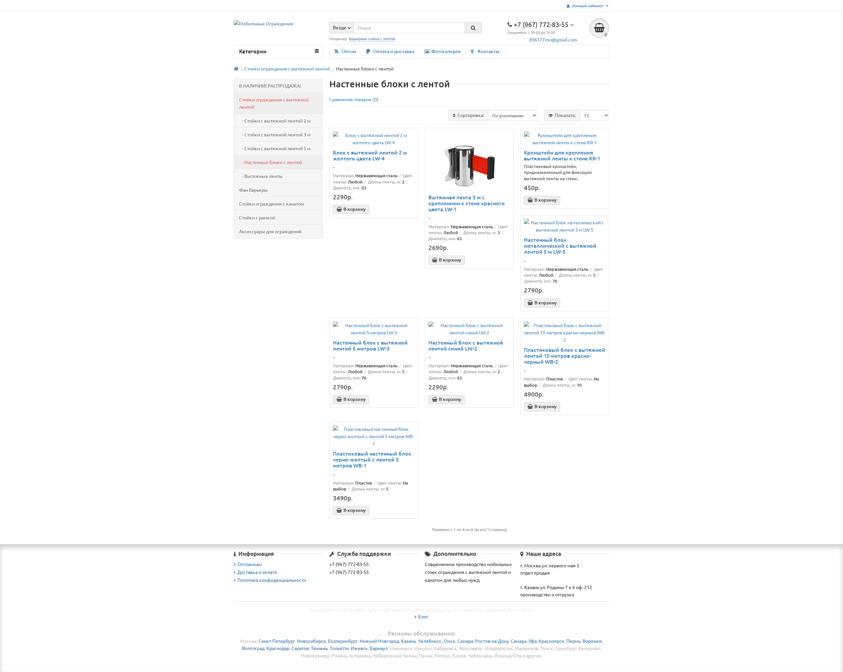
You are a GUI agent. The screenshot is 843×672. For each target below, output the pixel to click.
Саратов (300, 648)
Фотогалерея (446, 51)
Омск (449, 641)
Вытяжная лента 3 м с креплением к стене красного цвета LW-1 (466, 203)
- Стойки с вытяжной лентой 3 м (275, 134)
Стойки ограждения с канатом (271, 204)
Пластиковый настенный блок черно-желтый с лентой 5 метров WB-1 (372, 459)
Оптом (348, 51)
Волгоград (253, 648)
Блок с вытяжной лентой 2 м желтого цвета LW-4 (370, 155)
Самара (465, 641)
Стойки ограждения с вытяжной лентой (274, 103)
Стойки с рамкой (257, 217)
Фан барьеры (253, 190)
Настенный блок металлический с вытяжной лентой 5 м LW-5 (560, 246)
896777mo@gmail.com (553, 39)
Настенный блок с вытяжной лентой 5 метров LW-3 (370, 345)
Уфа (533, 641)
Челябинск (430, 641)
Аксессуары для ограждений (270, 231)
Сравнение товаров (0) (353, 99)
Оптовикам (249, 564)
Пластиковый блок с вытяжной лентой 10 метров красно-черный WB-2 (564, 356)
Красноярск (551, 641)
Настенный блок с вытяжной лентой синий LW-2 (465, 345)
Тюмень (319, 648)
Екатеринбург (343, 641)
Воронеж (592, 641)
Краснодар (277, 648)
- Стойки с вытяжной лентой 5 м (275, 148)
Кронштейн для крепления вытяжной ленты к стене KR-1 (562, 155)
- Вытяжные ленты (261, 176)
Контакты (488, 51)
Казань (408, 641)
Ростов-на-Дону (492, 641)
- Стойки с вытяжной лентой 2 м (275, 121)
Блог (423, 616)
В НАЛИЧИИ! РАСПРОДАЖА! (270, 86)
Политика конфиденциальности (271, 580)
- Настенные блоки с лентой (270, 162)
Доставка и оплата (257, 572)
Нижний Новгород (379, 641)
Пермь (573, 641)
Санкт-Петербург (276, 641)
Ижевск (359, 648)
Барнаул (379, 648)
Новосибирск (311, 641)
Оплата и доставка (393, 51)
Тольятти (339, 648)
